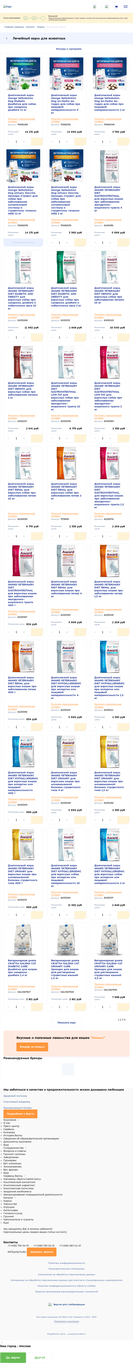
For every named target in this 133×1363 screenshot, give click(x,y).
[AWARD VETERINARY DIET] (68, 1069)
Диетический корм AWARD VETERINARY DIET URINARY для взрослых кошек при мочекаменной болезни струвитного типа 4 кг (66, 781)
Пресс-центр (11, 1126)
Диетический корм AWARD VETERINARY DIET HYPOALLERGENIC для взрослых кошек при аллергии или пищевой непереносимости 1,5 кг (109, 687)
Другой (39, 1357)
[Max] (10, 1238)
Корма (7, 1200)
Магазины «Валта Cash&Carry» (22, 1179)
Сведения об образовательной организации (31, 1138)
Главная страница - (14, 27)
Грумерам (9, 1160)
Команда (9, 1132)
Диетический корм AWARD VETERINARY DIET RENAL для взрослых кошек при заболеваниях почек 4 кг (66, 589)
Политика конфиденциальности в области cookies (66, 1286)
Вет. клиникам (12, 1163)
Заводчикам (11, 1157)
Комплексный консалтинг (19, 1182)
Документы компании (17, 1141)
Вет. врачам (10, 1169)
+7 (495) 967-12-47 (70, 1245)
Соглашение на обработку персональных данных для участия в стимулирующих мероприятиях (66, 1280)
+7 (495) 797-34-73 (18, 1245)
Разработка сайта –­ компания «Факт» (66, 1334)
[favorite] (106, 6)
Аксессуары (10, 1210)
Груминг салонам (14, 1154)
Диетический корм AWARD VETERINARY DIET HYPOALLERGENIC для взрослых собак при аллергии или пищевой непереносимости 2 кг (109, 874)
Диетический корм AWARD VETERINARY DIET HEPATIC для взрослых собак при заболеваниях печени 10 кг (109, 295)
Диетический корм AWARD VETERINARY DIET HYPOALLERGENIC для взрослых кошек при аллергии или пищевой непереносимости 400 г (23, 783)
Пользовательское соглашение (66, 1268)
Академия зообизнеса (17, 1191)
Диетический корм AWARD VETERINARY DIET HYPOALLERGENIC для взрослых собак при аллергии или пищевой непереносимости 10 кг (66, 875)
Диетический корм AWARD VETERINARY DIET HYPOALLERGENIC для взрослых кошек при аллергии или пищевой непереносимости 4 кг (66, 687)
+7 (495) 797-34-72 (44, 1245)
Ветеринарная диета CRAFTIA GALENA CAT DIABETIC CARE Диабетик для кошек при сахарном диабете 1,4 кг (22, 968)
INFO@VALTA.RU (17, 1252)
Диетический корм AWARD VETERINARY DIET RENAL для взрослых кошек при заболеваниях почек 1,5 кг (108, 589)
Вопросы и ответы (14, 1151)
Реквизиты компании (66, 1321)
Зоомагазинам (12, 1166)
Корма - (41, 27)
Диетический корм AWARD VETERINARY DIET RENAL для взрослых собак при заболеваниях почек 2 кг (66, 491)
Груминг (8, 1216)
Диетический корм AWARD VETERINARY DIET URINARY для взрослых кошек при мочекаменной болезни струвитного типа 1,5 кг (109, 781)
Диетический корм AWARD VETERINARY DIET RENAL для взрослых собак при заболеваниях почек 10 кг (22, 491)
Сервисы (8, 1129)
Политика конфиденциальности (66, 1263)
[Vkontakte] (13, 1238)
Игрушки (9, 1207)
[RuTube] (5, 1238)
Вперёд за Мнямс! (32, 1046)
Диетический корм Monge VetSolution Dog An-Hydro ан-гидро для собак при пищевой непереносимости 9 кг (65, 104)
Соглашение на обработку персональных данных (66, 1274)
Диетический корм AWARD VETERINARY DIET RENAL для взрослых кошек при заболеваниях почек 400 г (22, 685)
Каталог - (31, 27)
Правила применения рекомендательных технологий (66, 1291)
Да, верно (13, 1357)
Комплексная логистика (18, 1188)
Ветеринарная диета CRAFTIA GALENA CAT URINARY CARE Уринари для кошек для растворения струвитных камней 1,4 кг (65, 969)
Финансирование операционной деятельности (32, 1194)
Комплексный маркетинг (19, 1185)
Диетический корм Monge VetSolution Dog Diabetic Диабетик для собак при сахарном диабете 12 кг (22, 102)
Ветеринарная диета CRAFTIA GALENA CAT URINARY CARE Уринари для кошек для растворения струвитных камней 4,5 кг (108, 969)
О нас (6, 1123)
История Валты (12, 1135)
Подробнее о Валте (20, 1113)
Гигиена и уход (12, 1213)
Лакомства (10, 1204)
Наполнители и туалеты (18, 1219)
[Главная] (12, 6)
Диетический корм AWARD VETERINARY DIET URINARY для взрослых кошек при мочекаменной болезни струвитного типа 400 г (22, 874)
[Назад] (6, 38)
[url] (116, 6)
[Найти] (97, 6)
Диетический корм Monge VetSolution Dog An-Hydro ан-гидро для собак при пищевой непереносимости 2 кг (109, 102)
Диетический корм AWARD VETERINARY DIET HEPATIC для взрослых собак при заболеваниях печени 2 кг (23, 390)
